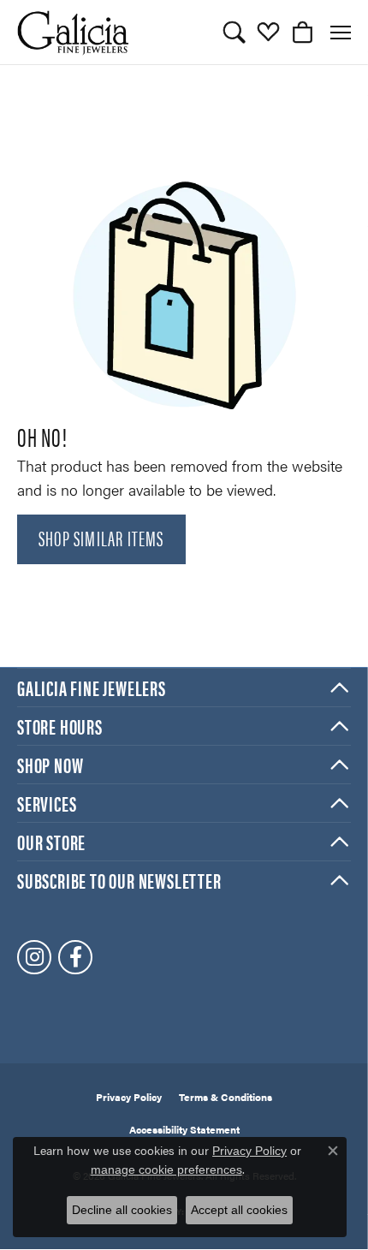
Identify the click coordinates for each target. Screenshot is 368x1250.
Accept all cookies (239, 1210)
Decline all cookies (122, 1210)
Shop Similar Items (101, 537)
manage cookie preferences (166, 1169)
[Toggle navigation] (340, 33)
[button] (234, 32)
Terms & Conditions (225, 1096)
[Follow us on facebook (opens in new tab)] (75, 957)
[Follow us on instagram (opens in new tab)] (34, 957)
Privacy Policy (129, 1096)
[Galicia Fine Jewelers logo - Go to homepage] (73, 32)
